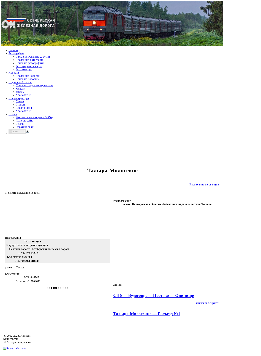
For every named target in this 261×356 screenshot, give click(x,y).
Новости (14, 72)
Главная (13, 50)
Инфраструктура (19, 98)
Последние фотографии (30, 59)
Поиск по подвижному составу (34, 85)
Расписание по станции (204, 184)
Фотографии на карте (29, 66)
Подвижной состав (20, 82)
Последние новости (28, 75)
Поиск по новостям (27, 78)
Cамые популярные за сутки (33, 56)
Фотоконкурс (24, 69)
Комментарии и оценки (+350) (34, 117)
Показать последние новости (23, 192)
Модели (20, 88)
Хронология (23, 94)
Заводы (20, 91)
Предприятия (24, 107)
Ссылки (20, 123)
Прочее (13, 114)
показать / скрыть (207, 302)
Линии (20, 101)
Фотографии (16, 53)
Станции (21, 104)
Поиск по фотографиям (30, 62)
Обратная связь (25, 126)
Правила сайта (24, 120)
